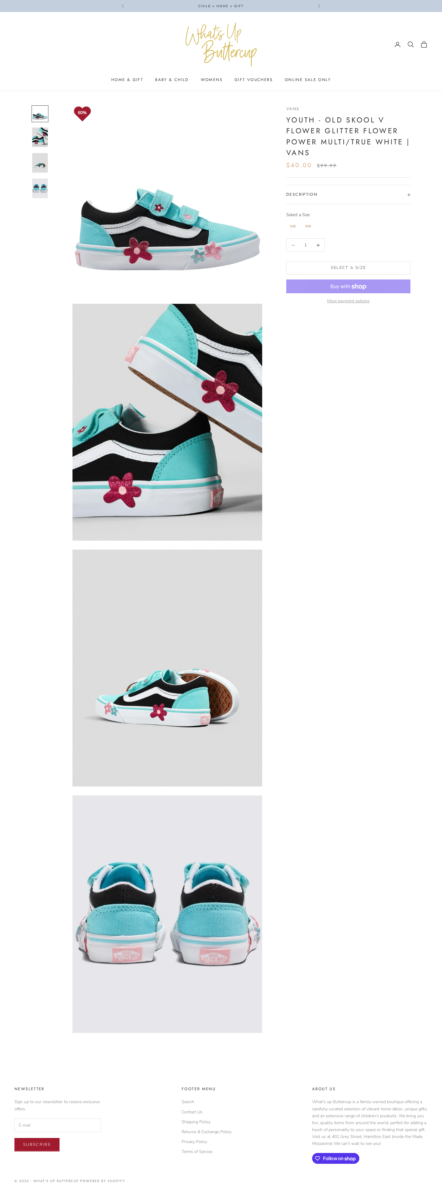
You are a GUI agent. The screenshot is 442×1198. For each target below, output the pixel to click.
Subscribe (37, 1144)
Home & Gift (127, 80)
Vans (292, 109)
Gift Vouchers (254, 80)
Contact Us (192, 1112)
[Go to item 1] (40, 113)
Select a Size (298, 215)
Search (188, 1102)
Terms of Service (197, 1151)
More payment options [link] (348, 301)
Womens (212, 80)
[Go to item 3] (40, 162)
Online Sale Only (308, 80)
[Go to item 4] (40, 188)
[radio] (292, 226)
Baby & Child (172, 80)
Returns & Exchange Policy (207, 1132)
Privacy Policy (194, 1142)
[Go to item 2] (40, 137)
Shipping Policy (196, 1122)
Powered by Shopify (102, 1180)
